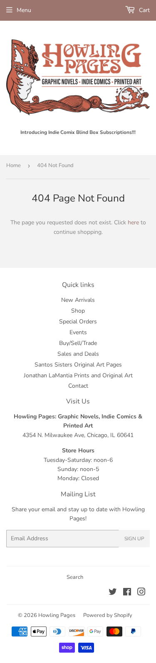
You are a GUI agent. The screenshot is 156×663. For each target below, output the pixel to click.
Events (78, 332)
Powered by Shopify (107, 615)
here (133, 222)
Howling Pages (56, 615)
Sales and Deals (78, 354)
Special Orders (78, 321)
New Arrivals (78, 300)
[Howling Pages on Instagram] (141, 593)
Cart (143, 10)
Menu (24, 10)
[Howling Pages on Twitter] (113, 593)
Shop (78, 311)
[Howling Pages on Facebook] (127, 593)
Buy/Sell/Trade (78, 343)
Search (75, 577)
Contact (78, 386)
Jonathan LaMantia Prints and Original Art (78, 375)
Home (13, 165)
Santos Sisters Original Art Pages (78, 365)
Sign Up (134, 538)
